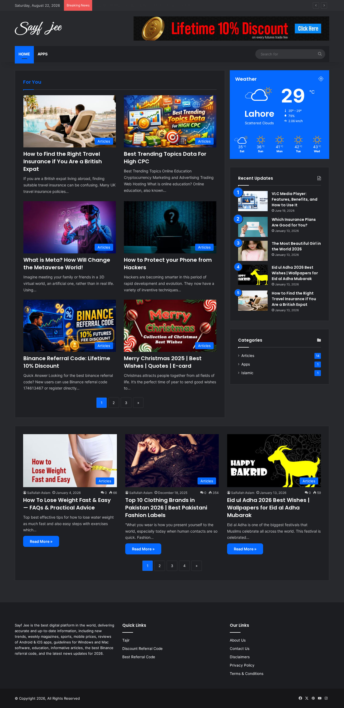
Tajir (126, 640)
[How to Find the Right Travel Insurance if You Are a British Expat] (253, 301)
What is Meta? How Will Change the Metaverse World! (66, 263)
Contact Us (239, 648)
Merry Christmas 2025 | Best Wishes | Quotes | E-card (163, 362)
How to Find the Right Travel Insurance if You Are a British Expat (62, 161)
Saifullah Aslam (38, 493)
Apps (43, 54)
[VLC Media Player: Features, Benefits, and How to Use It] (253, 201)
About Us (238, 640)
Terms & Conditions (246, 673)
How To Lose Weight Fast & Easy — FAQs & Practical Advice (67, 503)
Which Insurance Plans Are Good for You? (294, 222)
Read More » (41, 541)
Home (24, 54)
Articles (247, 355)
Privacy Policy (242, 665)
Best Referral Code (138, 657)
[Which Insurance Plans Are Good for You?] (253, 227)
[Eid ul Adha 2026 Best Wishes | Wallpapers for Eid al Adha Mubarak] (253, 275)
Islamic (247, 373)
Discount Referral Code (142, 648)
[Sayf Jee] (38, 28)
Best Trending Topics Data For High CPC (128, 5)
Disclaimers (240, 657)
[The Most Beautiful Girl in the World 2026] (253, 251)
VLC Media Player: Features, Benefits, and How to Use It (294, 199)
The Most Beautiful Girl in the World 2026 (296, 246)
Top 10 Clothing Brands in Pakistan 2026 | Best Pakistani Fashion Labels (166, 507)
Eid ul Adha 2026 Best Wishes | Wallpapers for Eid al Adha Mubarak (295, 273)
